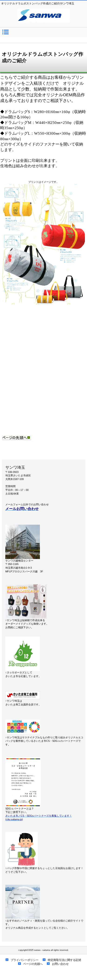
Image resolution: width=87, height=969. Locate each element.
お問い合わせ (60, 964)
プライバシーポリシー (25, 960)
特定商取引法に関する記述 (64, 960)
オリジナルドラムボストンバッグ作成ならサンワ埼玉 (43, 16)
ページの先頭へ (33, 964)
